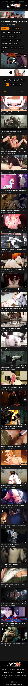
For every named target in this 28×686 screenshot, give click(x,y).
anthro (3, 32)
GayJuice (13, 1)
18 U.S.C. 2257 (11, 672)
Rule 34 (11, 684)
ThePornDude (5, 1)
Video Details (7, 84)
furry (9, 32)
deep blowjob (12, 36)
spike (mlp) (17, 40)
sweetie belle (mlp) (6, 43)
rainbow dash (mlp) (6, 40)
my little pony (17, 32)
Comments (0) (17, 84)
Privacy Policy (20, 672)
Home (4, 670)
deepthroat (13, 47)
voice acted (5, 47)
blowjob (4, 36)
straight (21, 47)
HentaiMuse (21, 1)
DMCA (5, 672)
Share (14, 84)
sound (15, 43)
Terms (24, 670)
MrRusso (17, 28)
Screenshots (10, 84)
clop (3, 51)
